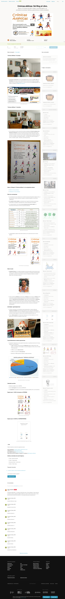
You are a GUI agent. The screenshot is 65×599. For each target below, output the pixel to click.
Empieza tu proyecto (12, 1)
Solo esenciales (46, 597)
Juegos (21, 568)
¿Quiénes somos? (36, 567)
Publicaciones (22, 569)
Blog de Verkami (36, 563)
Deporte (32, 40)
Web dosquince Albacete (32, 453)
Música (8, 569)
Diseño (8, 567)
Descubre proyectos (4, 1)
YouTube (47, 566)
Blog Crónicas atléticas (20, 452)
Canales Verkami (36, 566)
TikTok (47, 568)
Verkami (33, 1)
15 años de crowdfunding (37, 568)
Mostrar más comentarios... (24, 553)
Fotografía (9, 568)
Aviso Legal (52, 583)
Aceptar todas (54, 597)
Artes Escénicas (10, 564)
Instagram (47, 567)
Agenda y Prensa (36, 564)
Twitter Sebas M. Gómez (18, 450)
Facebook (47, 563)
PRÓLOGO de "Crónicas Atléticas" (14, 191)
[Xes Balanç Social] (19, 592)
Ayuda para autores (23, 577)
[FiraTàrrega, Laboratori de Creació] (45, 592)
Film (21, 567)
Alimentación (9, 563)
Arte (21, 563)
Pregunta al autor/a (12, 476)
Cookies (56, 583)
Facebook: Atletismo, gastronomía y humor (20, 449)
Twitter (47, 564)
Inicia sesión (48, 1)
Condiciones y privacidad (45, 583)
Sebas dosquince (21, 83)
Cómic (21, 566)
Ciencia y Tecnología (23, 564)
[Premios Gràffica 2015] (12, 592)
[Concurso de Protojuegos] (37, 592)
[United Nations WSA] (27, 592)
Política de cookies (23, 597)
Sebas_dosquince (13, 40)
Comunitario (9, 566)
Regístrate (53, 1)
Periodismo (29, 40)
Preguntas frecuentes (11, 577)
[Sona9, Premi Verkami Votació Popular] (53, 592)
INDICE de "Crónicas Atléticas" (14, 189)
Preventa (17, 1)
